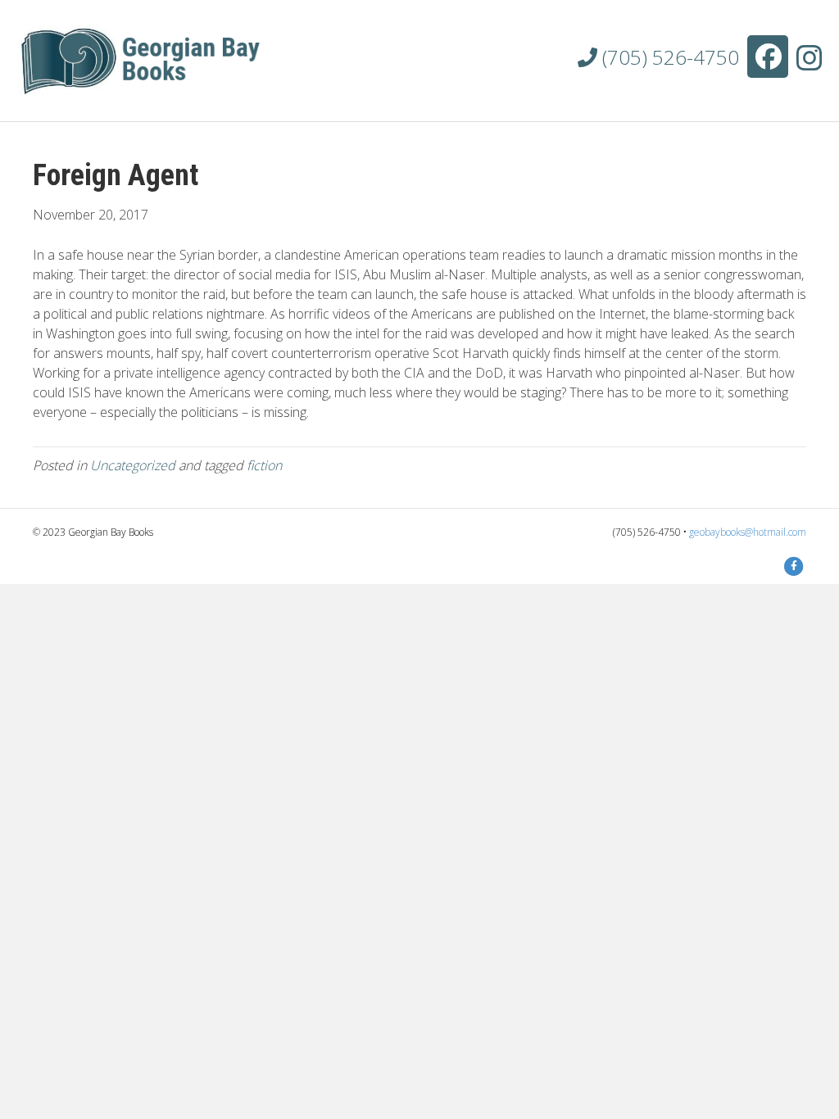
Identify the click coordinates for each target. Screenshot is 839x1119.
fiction (264, 465)
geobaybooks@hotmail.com (747, 532)
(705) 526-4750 (668, 56)
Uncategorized (132, 465)
